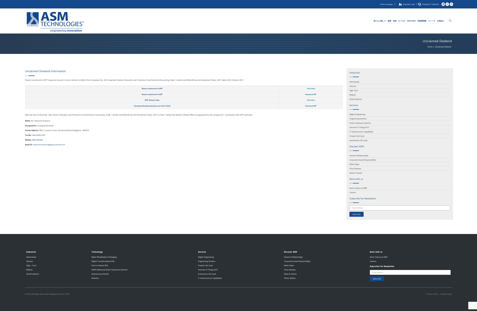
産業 (389, 21)
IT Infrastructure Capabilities (361, 131)
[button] (450, 20)
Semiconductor (355, 99)
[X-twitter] (447, 4)
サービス (401, 21)
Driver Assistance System (360, 123)
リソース (431, 21)
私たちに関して (380, 21)
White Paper (354, 164)
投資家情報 (422, 21)
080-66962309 (38, 135)
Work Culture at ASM (358, 188)
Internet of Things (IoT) (359, 127)
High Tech (353, 90)
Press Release (355, 168)
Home (430, 46)
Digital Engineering (357, 114)
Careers (352, 192)
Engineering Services (358, 118)
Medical (352, 95)
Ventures (411, 21)
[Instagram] (451, 4)
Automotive (354, 81)
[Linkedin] (443, 4)
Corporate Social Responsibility (362, 160)
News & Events (355, 173)
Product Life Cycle (356, 136)
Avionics (352, 86)
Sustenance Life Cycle (358, 140)
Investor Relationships (358, 155)
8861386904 (37, 140)
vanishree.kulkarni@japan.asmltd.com (49, 144)
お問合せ (440, 21)
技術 (395, 21)
